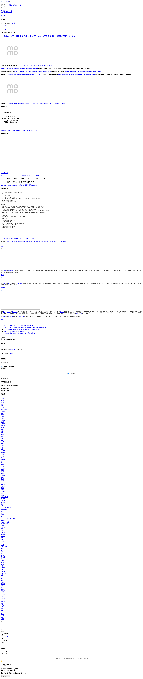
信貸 (2, 319)
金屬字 (2, 545)
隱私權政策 (79, 658)
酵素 (2, 493)
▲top (2, 356)
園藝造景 (3, 500)
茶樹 (2, 606)
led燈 (2, 548)
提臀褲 (2, 619)
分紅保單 (3, 498)
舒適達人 (10, 316)
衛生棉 (4, 316)
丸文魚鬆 (3, 571)
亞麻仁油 (3, 486)
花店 (2, 530)
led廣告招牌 (4, 546)
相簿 (5, 26)
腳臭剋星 (13, 270)
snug (2, 246)
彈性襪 (2, 564)
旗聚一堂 (3, 425)
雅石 (2, 504)
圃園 (2, 612)
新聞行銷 (3, 601)
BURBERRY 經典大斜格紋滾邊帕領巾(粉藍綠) (16, 331)
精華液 (2, 605)
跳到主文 (3, 15)
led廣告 (2, 551)
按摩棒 (2, 585)
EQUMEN (3, 617)
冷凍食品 (3, 447)
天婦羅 (2, 441)
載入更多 (3, 359)
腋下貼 (2, 416)
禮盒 (77, 313)
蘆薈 (2, 603)
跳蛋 (2, 587)
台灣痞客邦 (7, 11)
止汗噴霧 (3, 420)
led (1, 550)
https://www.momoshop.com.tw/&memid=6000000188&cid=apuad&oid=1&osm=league (23, 175)
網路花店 (3, 532)
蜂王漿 (2, 488)
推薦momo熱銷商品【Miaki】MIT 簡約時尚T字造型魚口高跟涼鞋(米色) (22, 329)
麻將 (2, 575)
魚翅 (2, 449)
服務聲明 (86, 658)
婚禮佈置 (3, 534)
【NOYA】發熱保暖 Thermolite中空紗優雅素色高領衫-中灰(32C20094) (36, 65)
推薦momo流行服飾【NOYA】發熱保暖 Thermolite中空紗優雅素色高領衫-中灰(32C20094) (39, 36)
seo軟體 (3, 525)
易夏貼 (2, 415)
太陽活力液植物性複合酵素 (8, 518)
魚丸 (2, 440)
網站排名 (3, 527)
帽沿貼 (2, 400)
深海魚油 (3, 491)
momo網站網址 (4, 173)
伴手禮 (80, 313)
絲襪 (2, 569)
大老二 (2, 576)
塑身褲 (2, 615)
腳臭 (2, 404)
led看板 (2, 555)
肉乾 (2, 438)
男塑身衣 (20, 283)
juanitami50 (3, 340)
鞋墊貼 (2, 422)
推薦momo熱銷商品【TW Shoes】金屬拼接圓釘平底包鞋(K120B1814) (22, 326)
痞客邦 (12, 349)
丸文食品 (14, 312)
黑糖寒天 (3, 520)
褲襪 (2, 566)
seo (1, 599)
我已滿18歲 (3, 676)
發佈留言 (3, 368)
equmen (10, 283)
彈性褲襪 (3, 567)
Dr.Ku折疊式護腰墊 (6, 507)
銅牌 (2, 543)
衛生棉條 (3, 594)
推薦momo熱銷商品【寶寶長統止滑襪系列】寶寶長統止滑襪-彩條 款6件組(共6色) (25, 327)
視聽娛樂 (12, 353)
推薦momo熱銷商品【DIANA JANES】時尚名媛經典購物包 (19, 333)
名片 (5, 29)
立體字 (2, 541)
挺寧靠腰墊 (4, 509)
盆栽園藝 (3, 502)
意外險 (2, 495)
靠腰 (2, 511)
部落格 (5, 28)
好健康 (2, 482)
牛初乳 (2, 489)
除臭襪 (4, 270)
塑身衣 (2, 275)
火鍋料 (2, 443)
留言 (15, 349)
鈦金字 (2, 553)
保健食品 (3, 484)
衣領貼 (2, 398)
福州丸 (2, 445)
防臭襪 (2, 407)
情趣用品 (3, 584)
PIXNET (60, 658)
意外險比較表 (4, 497)
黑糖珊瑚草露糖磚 (5, 522)
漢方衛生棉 (21, 316)
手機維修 (3, 591)
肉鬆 (2, 431)
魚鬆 (2, 287)
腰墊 (2, 513)
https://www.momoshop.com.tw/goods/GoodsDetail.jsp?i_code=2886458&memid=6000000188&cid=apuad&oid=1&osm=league (36, 103)
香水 (2, 608)
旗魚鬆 (62, 312)
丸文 (4, 287)
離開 (9, 676)
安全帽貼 (3, 413)
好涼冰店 (3, 411)
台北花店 (3, 537)
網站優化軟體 (4, 523)
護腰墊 (2, 515)
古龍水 (2, 610)
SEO (2, 529)
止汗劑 (2, 418)
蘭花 (2, 506)
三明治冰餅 (4, 409)
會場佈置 (3, 536)
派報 (2, 539)
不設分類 (12, 23)
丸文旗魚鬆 (4, 573)
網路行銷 (3, 598)
